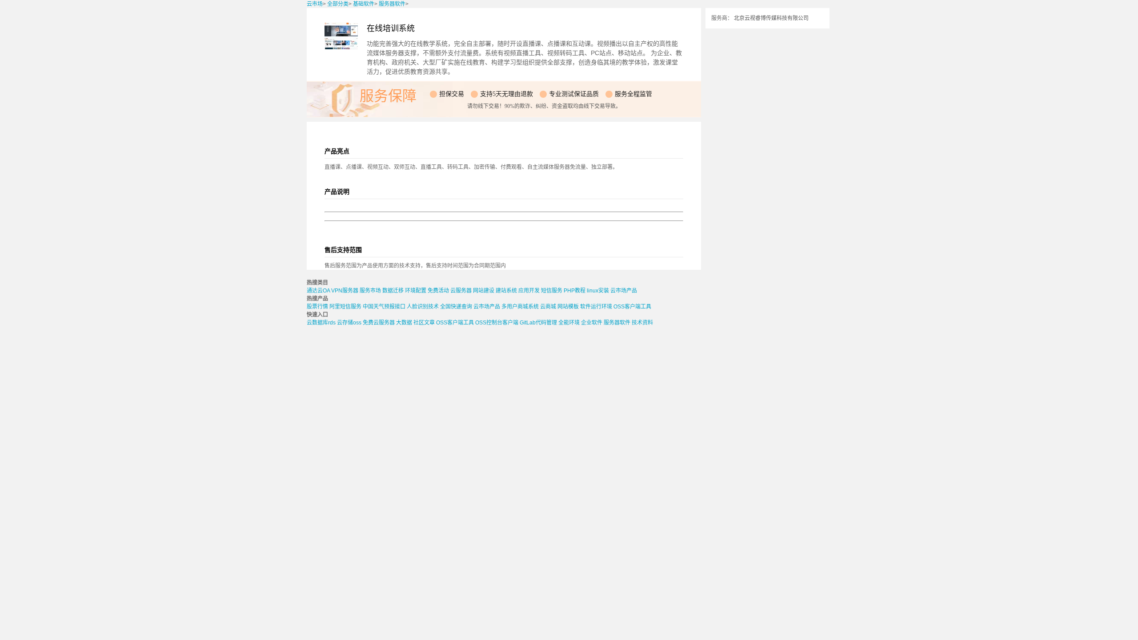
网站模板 (568, 307)
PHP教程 (574, 291)
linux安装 (598, 291)
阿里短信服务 (345, 307)
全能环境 (569, 323)
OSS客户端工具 (632, 307)
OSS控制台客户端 (496, 323)
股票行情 (317, 307)
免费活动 (438, 291)
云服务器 (461, 291)
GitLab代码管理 (538, 323)
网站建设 (483, 291)
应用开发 (529, 291)
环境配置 (415, 291)
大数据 (404, 323)
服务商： (722, 18)
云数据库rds (321, 323)
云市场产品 (623, 291)
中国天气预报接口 (384, 307)
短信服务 (551, 291)
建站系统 (506, 291)
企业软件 (591, 323)
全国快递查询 (456, 307)
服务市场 (370, 291)
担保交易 (451, 94)
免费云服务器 (379, 323)
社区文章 (424, 323)
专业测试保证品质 (574, 94)
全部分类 (338, 4)
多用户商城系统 (520, 307)
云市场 (315, 4)
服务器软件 (392, 4)
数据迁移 (393, 291)
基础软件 (363, 4)
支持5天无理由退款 (506, 94)
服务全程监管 (633, 94)
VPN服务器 (344, 291)
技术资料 (642, 323)
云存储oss (349, 323)
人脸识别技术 (423, 307)
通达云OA (318, 291)
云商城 (548, 307)
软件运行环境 (596, 307)
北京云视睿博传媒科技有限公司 (771, 18)
